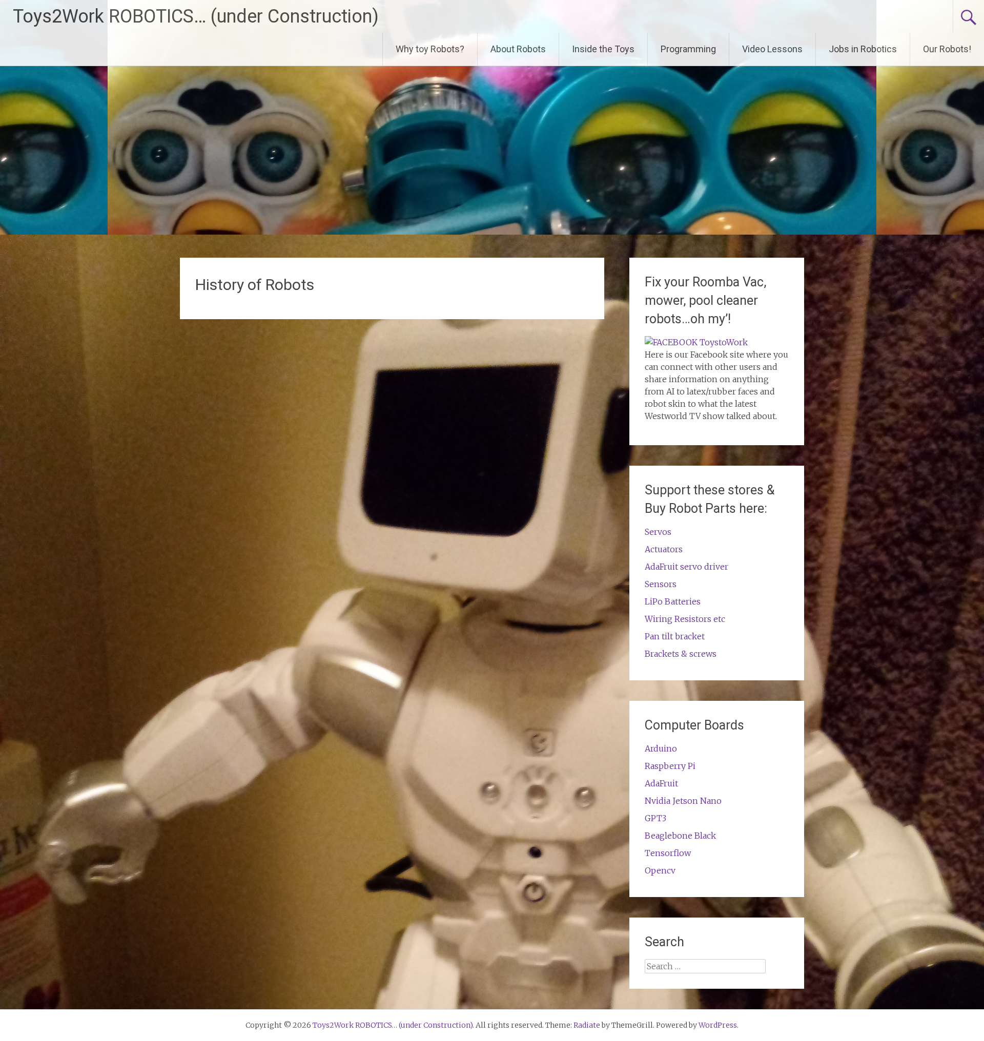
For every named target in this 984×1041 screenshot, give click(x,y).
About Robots (518, 49)
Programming (688, 49)
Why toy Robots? (430, 49)
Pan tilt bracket (675, 636)
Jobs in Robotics (863, 49)
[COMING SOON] (696, 342)
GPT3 (655, 818)
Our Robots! (947, 49)
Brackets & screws (680, 654)
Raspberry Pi (670, 766)
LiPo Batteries (673, 601)
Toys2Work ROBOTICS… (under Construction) (196, 16)
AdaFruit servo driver (686, 566)
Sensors (660, 584)
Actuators (664, 549)
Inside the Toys (603, 49)
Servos (658, 532)
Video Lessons (772, 49)
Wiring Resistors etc (685, 619)
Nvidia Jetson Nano (683, 801)
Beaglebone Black (680, 835)
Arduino (661, 748)
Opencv (660, 870)
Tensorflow (668, 853)
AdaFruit (661, 783)
